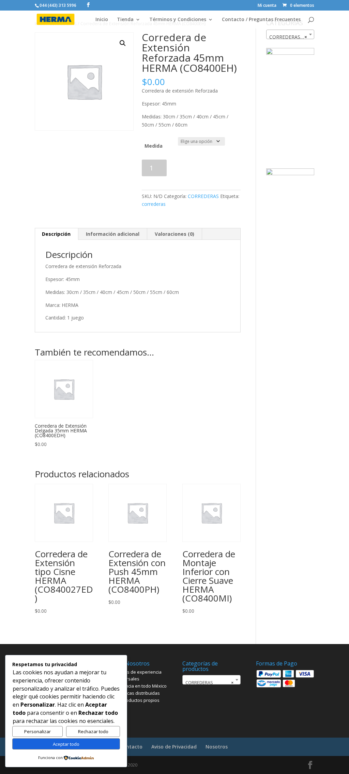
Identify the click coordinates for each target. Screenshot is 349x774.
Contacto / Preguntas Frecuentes (261, 19)
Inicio (101, 19)
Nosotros (217, 746)
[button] (123, 43)
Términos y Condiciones (177, 19)
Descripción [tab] (56, 234)
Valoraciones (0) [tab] (174, 234)
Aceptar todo (66, 744)
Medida (154, 146)
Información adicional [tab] (112, 234)
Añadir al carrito (207, 167)
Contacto (131, 746)
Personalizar (37, 731)
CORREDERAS (203, 196)
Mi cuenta (267, 5)
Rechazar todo (93, 731)
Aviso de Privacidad (174, 746)
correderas (154, 204)
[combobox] (290, 34)
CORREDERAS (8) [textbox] (289, 37)
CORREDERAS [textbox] (209, 682)
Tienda (125, 19)
